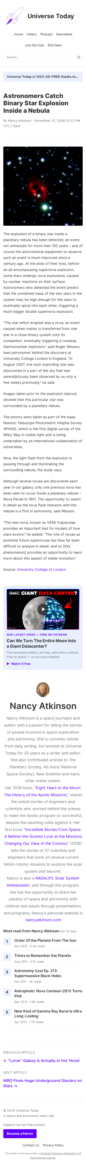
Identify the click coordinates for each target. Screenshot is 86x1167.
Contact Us (31, 1145)
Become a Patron (20, 1133)
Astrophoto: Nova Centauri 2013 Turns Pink (48, 993)
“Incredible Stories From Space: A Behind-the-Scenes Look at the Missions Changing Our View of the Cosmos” (43, 836)
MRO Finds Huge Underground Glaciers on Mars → (42, 1083)
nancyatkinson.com (43, 920)
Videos (31, 34)
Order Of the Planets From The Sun (45, 940)
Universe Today (51, 16)
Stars (17, 126)
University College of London (41, 569)
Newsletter (64, 34)
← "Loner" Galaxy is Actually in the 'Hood (41, 1060)
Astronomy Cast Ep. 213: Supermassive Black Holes (37, 973)
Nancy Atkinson (19, 120)
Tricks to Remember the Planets (42, 955)
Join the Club (34, 45)
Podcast (46, 34)
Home (18, 34)
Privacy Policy (53, 1145)
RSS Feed (55, 45)
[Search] (79, 57)
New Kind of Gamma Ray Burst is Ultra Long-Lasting (48, 1013)
